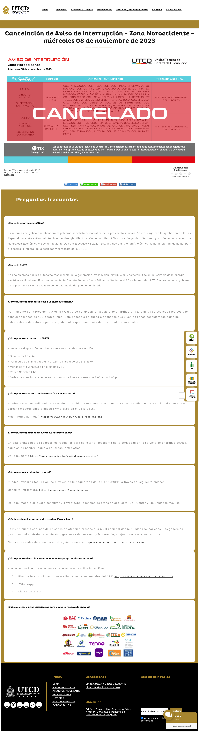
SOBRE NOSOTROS (63, 687)
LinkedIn (131, 184)
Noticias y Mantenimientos (132, 9)
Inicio (45, 9)
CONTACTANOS (61, 705)
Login (55, 684)
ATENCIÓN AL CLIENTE (66, 691)
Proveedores (104, 9)
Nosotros (61, 9)
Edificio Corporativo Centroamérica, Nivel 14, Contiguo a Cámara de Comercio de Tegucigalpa (109, 712)
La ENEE (157, 9)
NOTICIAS (58, 698)
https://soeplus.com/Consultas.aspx (63, 490)
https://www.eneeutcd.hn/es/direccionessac (71, 417)
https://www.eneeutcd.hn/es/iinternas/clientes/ (64, 456)
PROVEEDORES (61, 694)
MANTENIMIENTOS (63, 701)
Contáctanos (174, 9)
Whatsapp (93, 184)
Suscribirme (176, 711)
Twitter (74, 184)
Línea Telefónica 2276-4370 (103, 687)
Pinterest (113, 184)
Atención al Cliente (82, 9)
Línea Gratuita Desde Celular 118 (106, 684)
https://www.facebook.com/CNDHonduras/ (144, 576)
